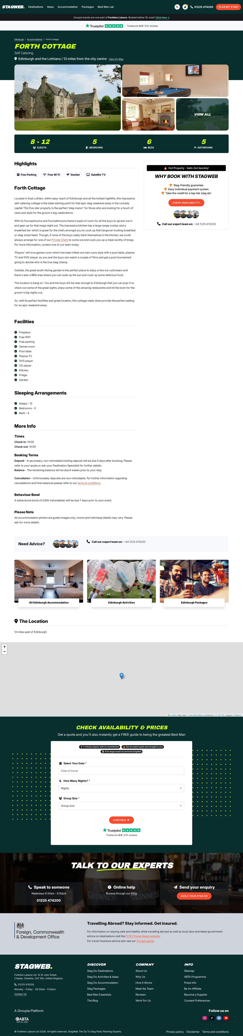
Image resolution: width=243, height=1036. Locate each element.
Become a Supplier (195, 994)
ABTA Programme (195, 976)
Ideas (50, 6)
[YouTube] (226, 1018)
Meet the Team (145, 988)
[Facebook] (219, 1018)
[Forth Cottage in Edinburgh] (67, 98)
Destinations (35, 6)
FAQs (134, 893)
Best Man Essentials (99, 994)
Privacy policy (175, 1031)
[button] (185, 7)
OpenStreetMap (196, 715)
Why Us (140, 976)
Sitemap (189, 970)
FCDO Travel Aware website (142, 936)
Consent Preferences (197, 1000)
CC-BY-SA (219, 715)
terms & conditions (89, 483)
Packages (88, 6)
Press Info (190, 982)
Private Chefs (60, 240)
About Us (141, 970)
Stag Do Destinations (100, 970)
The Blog (92, 1000)
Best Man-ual (106, 6)
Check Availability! (186, 202)
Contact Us (20, 994)
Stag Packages (96, 988)
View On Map (116, 59)
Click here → (162, 17)
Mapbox (238, 715)
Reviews (141, 994)
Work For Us (143, 1000)
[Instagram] (204, 1018)
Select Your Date (75, 763)
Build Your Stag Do (194, 896)
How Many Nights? (76, 780)
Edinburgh (19, 39)
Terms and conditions (215, 1031)
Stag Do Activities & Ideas (103, 976)
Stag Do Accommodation (102, 982)
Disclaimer (193, 1031)
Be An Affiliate (192, 988)
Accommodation (68, 6)
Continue (120, 820)
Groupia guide (145, 941)
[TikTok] (211, 1018)
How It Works (144, 982)
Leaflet (173, 715)
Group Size (71, 798)
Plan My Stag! (228, 7)
